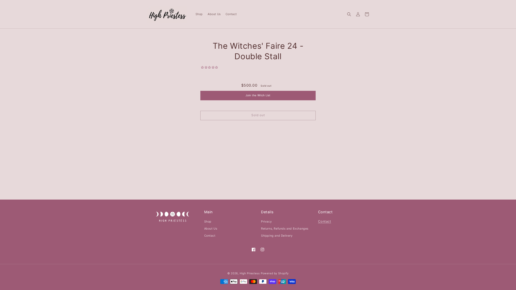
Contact (209, 235)
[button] (349, 14)
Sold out (258, 115)
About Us (210, 228)
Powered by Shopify (275, 273)
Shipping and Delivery (277, 235)
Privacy (266, 221)
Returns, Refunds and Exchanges (284, 228)
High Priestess (250, 273)
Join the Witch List (258, 95)
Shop (207, 221)
